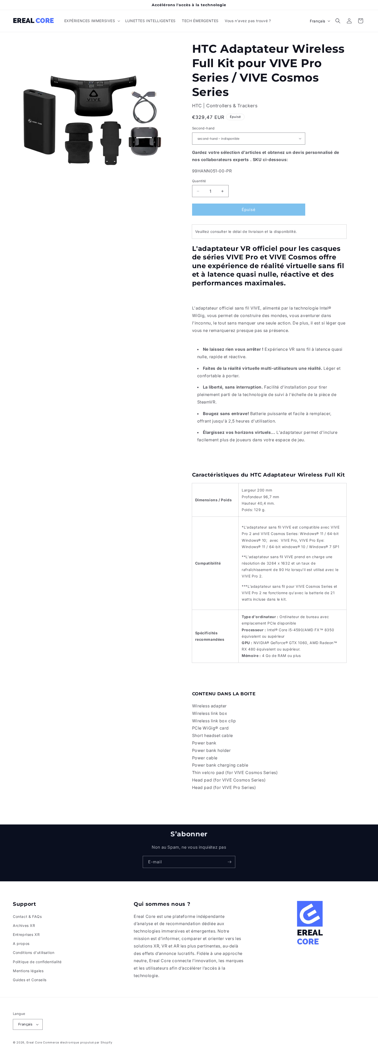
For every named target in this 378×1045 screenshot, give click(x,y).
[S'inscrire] (229, 862)
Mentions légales (28, 971)
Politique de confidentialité (37, 962)
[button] (91, 20)
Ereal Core (34, 1042)
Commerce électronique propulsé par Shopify (77, 1042)
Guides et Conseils (30, 980)
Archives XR (24, 925)
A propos (21, 943)
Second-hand (203, 128)
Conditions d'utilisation (33, 952)
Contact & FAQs (27, 916)
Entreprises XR (26, 934)
